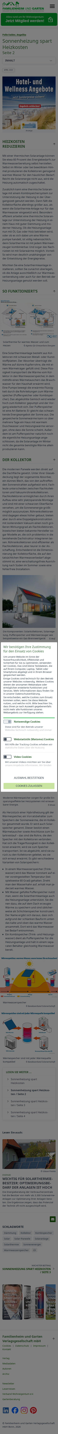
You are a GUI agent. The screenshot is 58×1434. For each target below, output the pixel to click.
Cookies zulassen (29, 786)
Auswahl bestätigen (29, 778)
